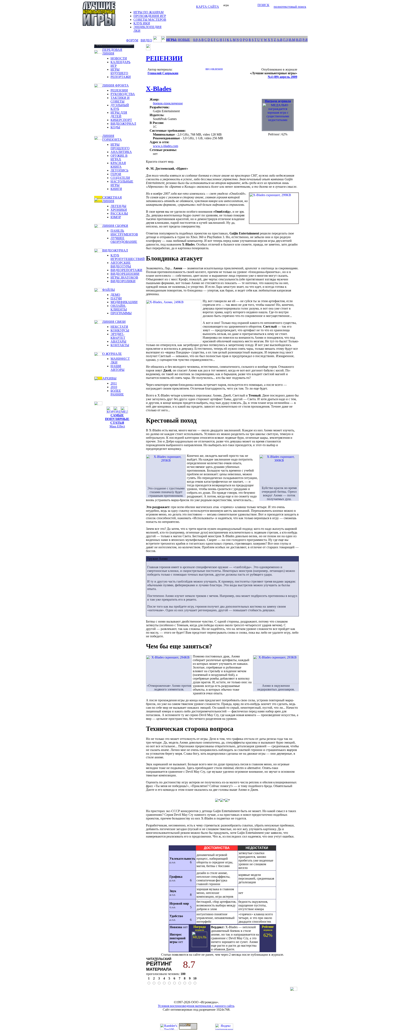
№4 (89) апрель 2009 (282, 77)
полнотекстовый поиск (290, 6)
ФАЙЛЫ (108, 289)
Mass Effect (117, 426)
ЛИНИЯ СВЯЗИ (114, 321)
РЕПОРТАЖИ (121, 77)
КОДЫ (115, 127)
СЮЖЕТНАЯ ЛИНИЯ (112, 199)
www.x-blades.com (165, 146)
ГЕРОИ (116, 174)
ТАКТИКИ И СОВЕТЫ (120, 99)
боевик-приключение (168, 103)
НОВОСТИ (119, 58)
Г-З (285, 39)
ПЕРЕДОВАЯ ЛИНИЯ (112, 51)
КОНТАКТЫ (120, 345)
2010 (114, 387)
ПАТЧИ (116, 298)
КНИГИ (116, 189)
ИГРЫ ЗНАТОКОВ (124, 277)
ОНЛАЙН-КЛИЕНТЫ (119, 307)
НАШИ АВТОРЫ (117, 367)
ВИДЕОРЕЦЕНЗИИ (125, 273)
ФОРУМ (132, 40)
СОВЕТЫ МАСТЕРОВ (149, 19)
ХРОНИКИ (119, 209)
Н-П (299, 39)
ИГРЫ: (171, 39)
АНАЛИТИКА (121, 152)
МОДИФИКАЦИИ (124, 302)
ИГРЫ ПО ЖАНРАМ (148, 12)
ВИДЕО (146, 40)
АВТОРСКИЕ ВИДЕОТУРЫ (121, 264)
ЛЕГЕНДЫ (118, 206)
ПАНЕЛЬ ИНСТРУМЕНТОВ (124, 232)
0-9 (195, 39)
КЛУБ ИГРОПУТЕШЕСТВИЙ (128, 257)
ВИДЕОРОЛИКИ (123, 281)
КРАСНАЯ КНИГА (118, 164)
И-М (292, 39)
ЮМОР (116, 217)
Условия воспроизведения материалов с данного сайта (196, 1006)
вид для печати (214, 68)
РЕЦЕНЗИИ (119, 90)
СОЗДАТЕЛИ (120, 177)
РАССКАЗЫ (119, 213)
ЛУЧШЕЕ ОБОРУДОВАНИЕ (124, 239)
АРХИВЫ (109, 378)
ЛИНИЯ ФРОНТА (115, 85)
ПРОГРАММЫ (121, 313)
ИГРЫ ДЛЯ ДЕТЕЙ (119, 114)
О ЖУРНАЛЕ (112, 353)
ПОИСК (263, 5)
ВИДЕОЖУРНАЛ (123, 123)
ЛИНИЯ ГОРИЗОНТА (112, 137)
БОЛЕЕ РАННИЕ (117, 392)
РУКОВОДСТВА (123, 94)
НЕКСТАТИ (119, 326)
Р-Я (305, 39)
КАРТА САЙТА (207, 6)
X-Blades (158, 88)
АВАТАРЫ (118, 341)
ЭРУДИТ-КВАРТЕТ (118, 335)
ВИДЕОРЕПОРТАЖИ (126, 270)
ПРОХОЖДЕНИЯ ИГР (149, 16)
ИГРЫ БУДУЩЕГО (119, 71)
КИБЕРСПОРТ (121, 120)
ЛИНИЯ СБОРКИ (115, 225)
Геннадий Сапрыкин (163, 73)
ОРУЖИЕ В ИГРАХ (119, 157)
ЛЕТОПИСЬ (119, 170)
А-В (279, 39)
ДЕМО (115, 294)
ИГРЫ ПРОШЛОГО (120, 146)
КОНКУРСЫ (120, 330)
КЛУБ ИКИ (141, 23)
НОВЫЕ (184, 39)
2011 (114, 383)
